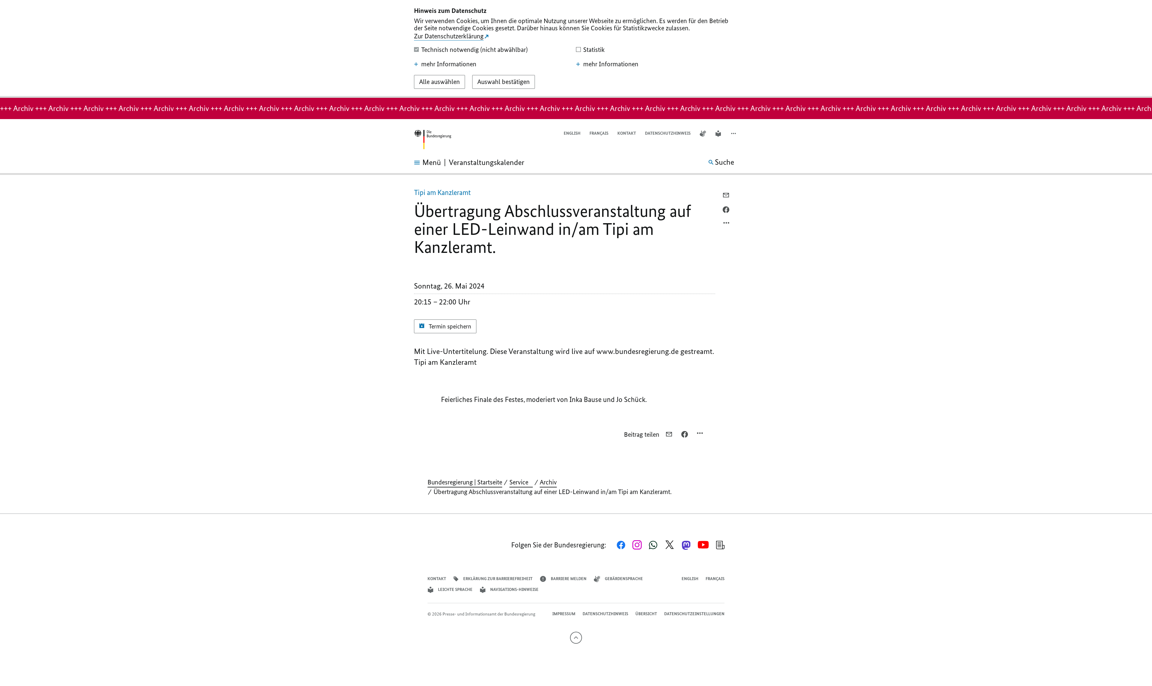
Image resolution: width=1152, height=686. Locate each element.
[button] (734, 133)
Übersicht (646, 613)
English (572, 133)
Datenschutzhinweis (668, 133)
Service (521, 482)
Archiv (548, 482)
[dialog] (576, 49)
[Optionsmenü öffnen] (726, 224)
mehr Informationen (448, 64)
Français (599, 133)
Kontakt (626, 133)
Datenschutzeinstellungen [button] (694, 613)
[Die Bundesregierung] (432, 139)
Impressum (563, 613)
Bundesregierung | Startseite (465, 482)
